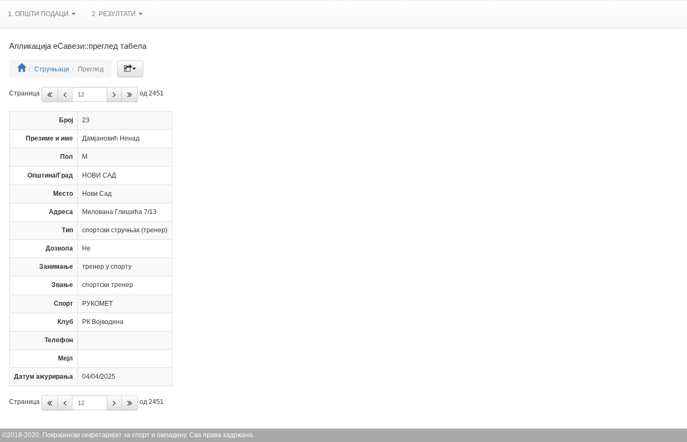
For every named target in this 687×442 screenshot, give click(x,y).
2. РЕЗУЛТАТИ (114, 14)
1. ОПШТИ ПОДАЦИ (39, 14)
